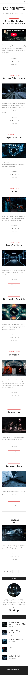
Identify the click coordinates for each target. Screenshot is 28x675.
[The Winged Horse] (14, 425)
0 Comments (14, 58)
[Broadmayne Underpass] (14, 479)
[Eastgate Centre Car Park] (14, 150)
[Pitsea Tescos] (14, 533)
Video (10, 18)
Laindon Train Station (14, 245)
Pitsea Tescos (14, 519)
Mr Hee (14, 191)
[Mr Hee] (14, 204)
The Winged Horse (14, 412)
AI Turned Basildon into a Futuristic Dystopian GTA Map (14, 22)
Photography (11, 75)
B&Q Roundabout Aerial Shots (14, 299)
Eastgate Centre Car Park (14, 137)
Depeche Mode (14, 354)
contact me (19, 607)
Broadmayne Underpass (14, 466)
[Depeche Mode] (14, 368)
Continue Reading (14, 61)
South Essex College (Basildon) (14, 78)
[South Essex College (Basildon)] (14, 91)
